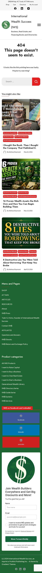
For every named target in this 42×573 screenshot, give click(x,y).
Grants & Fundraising (10, 255)
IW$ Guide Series (9, 392)
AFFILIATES (7, 330)
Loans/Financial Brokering (27, 255)
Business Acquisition (10, 133)
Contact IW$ (7, 326)
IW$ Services (7, 401)
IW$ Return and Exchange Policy (15, 344)
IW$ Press (6, 313)
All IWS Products (8, 363)
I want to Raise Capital (11, 367)
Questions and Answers (11, 335)
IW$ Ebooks (7, 339)
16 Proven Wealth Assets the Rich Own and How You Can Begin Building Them (20, 203)
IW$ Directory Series (10, 388)
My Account (34, 4)
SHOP (4, 290)
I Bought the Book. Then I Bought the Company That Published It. (20, 146)
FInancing (33, 251)
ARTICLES (6, 299)
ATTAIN (5, 295)
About (4, 309)
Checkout (23, 4)
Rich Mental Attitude (21, 137)
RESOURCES (7, 304)
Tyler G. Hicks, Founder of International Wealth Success (20, 319)
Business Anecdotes (25, 133)
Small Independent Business (12, 140)
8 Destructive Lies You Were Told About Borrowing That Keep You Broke (20, 262)
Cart (14, 4)
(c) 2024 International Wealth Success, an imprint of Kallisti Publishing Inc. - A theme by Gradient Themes (20, 561)
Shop (7, 4)
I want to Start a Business (12, 380)
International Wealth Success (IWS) (21, 21)
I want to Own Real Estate (12, 376)
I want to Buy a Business (11, 371)
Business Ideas (8, 137)
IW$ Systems (7, 397)
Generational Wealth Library (13, 384)
